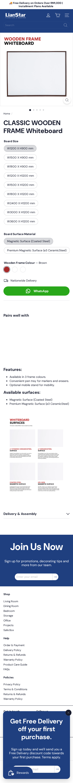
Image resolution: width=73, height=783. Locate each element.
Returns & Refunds (14, 655)
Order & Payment (14, 645)
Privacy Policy (11, 684)
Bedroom (9, 611)
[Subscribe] (57, 769)
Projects (8, 625)
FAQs (6, 669)
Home (6, 113)
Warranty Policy (13, 659)
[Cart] (57, 15)
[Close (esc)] (68, 713)
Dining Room (11, 606)
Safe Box (8, 630)
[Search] (65, 25)
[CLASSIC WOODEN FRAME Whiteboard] (36, 333)
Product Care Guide (15, 664)
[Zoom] (67, 100)
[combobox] (36, 25)
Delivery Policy (12, 650)
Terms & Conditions (15, 689)
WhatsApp (41, 291)
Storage (8, 615)
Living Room (10, 601)
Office (7, 620)
